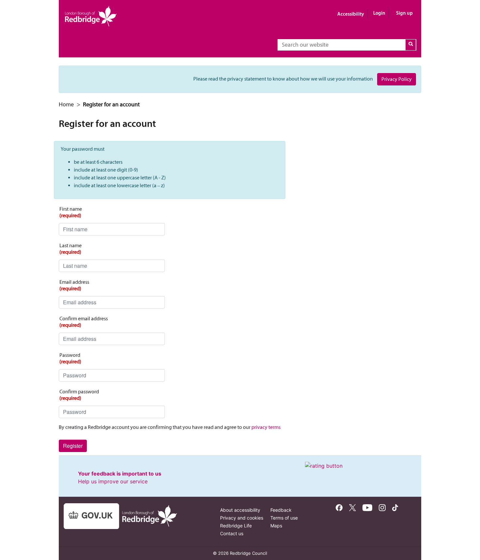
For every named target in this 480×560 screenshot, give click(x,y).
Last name (70, 248)
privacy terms (265, 427)
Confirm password (79, 394)
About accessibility (240, 510)
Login (379, 13)
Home (66, 104)
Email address (74, 285)
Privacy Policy (396, 79)
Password (70, 358)
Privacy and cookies (241, 518)
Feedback (281, 510)
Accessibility (350, 14)
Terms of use (284, 518)
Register (73, 445)
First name (70, 212)
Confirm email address (83, 321)
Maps (276, 525)
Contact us (231, 533)
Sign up (404, 13)
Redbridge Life (236, 525)
